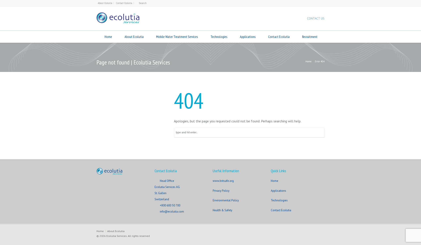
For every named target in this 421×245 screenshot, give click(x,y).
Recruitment (310, 36)
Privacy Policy (221, 191)
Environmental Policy (226, 200)
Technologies (218, 36)
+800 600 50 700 (170, 205)
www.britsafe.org (223, 181)
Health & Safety (222, 210)
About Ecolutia (105, 3)
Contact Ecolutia (124, 3)
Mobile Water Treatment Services (177, 36)
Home (108, 36)
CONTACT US (316, 18)
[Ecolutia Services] (117, 22)
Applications (248, 36)
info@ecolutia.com (172, 211)
